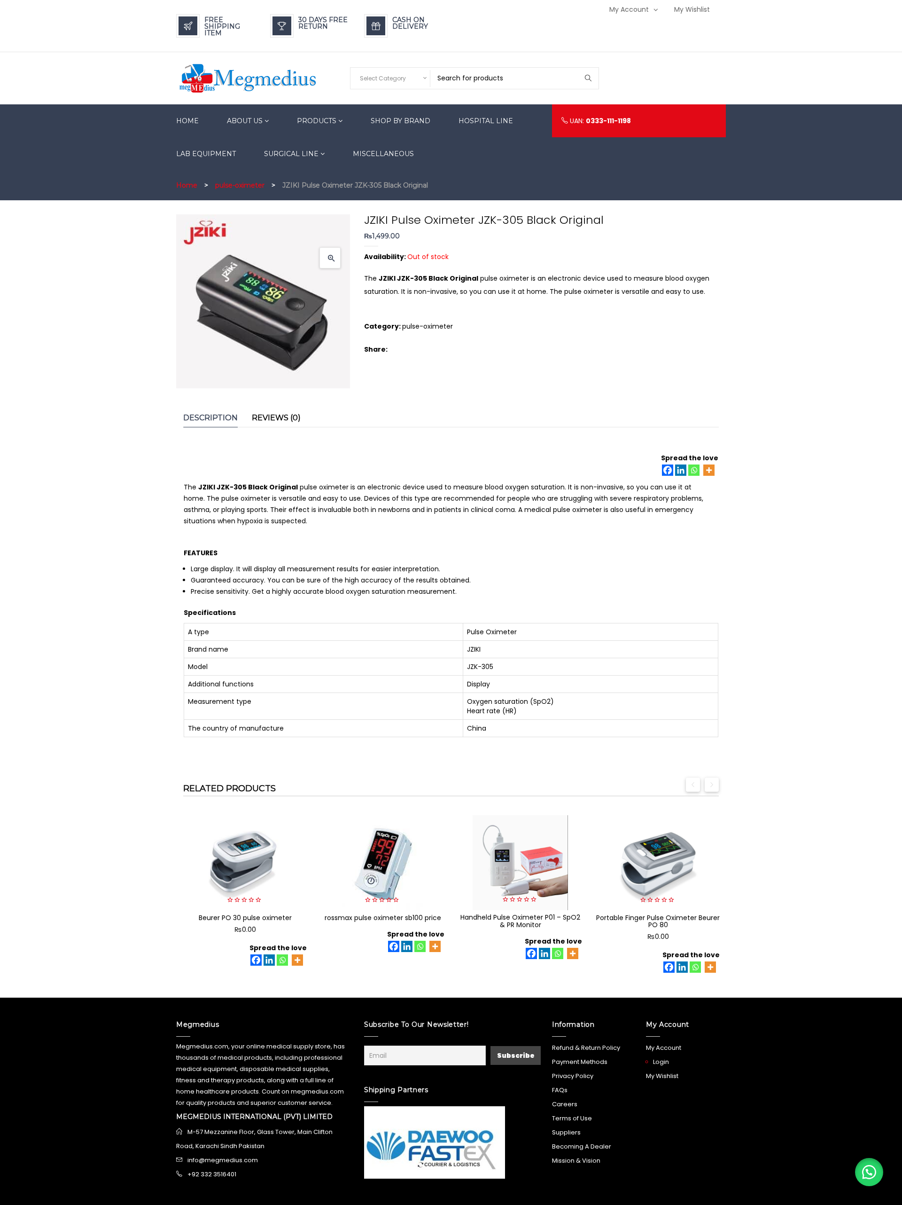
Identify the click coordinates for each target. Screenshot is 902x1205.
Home (186, 185)
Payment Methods (579, 1061)
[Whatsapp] (694, 470)
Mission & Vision (576, 1160)
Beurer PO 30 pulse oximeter (245, 917)
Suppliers (566, 1132)
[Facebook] (667, 470)
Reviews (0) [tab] (276, 417)
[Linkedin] (680, 470)
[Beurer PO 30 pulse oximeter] (245, 863)
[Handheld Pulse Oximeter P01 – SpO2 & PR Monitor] (520, 863)
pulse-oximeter (239, 185)
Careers (564, 1104)
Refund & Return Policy (586, 1047)
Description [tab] (210, 417)
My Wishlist (692, 9)
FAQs (560, 1090)
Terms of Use (572, 1118)
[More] (709, 470)
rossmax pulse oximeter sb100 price (383, 917)
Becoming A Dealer (581, 1146)
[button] (330, 257)
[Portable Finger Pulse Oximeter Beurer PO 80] (658, 863)
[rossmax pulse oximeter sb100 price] (382, 863)
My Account (629, 9)
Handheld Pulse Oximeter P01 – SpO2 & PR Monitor (520, 921)
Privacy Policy (572, 1075)
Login (661, 1061)
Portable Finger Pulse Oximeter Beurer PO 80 (658, 921)
